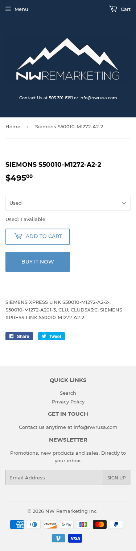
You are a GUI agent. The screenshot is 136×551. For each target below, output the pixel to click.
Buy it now (37, 261)
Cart (125, 9)
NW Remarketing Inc (70, 511)
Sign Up (116, 477)
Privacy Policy (68, 402)
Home (12, 126)
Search (68, 393)
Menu (21, 9)
